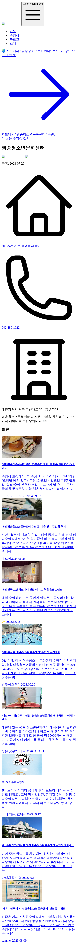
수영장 (14, 35)
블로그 (14, 39)
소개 (13, 43)
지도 (13, 31)
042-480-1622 (11, 327)
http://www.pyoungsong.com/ (20, 245)
